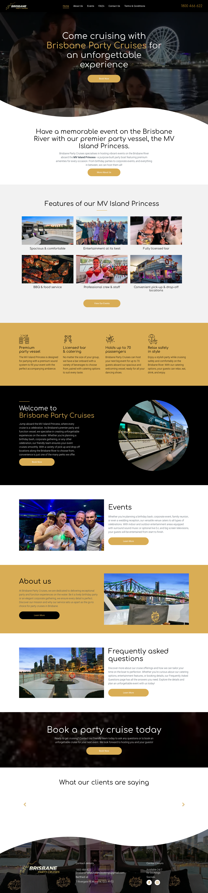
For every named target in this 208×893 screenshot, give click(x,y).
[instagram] (157, 883)
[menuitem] (66, 6)
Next (183, 806)
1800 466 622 (191, 6)
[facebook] (149, 883)
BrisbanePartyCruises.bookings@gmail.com (100, 872)
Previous (25, 806)
